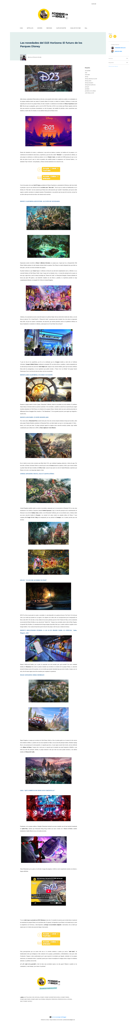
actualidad (87, 70)
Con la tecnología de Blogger (58, 1017)
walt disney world (89, 93)
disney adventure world (91, 78)
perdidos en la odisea (90, 91)
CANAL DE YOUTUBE (75, 28)
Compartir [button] (87, 62)
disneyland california (90, 84)
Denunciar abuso (113, 66)
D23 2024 (87, 74)
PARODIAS (49, 28)
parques (87, 86)
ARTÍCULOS (30, 28)
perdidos (87, 88)
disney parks (88, 80)
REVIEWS (39, 28)
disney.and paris (89, 82)
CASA (21, 28)
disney (86, 76)
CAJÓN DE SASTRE (61, 28)
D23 (86, 72)
